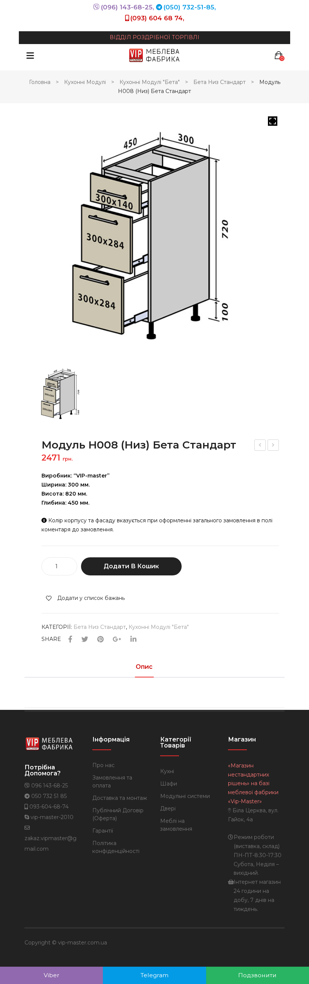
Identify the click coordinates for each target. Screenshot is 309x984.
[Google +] (117, 639)
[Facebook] (70, 639)
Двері (168, 808)
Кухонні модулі (85, 82)
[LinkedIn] (133, 639)
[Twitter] (84, 639)
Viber (52, 975)
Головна (39, 82)
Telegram (154, 975)
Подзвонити (257, 975)
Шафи (168, 783)
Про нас (103, 765)
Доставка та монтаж (119, 798)
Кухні (167, 771)
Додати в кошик (131, 566)
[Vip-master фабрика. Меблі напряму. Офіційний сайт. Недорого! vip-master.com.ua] (154, 55)
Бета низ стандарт (219, 82)
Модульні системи (185, 796)
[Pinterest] (100, 639)
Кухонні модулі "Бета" (149, 82)
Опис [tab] (144, 667)
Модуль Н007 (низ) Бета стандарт (273, 446)
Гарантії (102, 830)
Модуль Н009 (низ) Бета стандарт (260, 446)
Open (30, 55)
